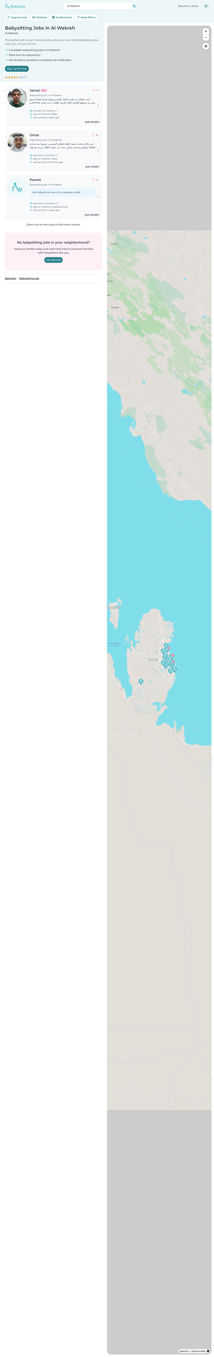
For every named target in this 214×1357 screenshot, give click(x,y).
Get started (53, 259)
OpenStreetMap (199, 1351)
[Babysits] (15, 6)
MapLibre (184, 1351)
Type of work (18, 17)
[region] (159, 690)
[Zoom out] (206, 37)
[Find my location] (206, 46)
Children (41, 17)
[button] (170, 671)
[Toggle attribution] (208, 1351)
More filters (87, 17)
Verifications (63, 17)
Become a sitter (188, 6)
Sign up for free (17, 68)
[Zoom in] (206, 31)
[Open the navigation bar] (206, 6)
